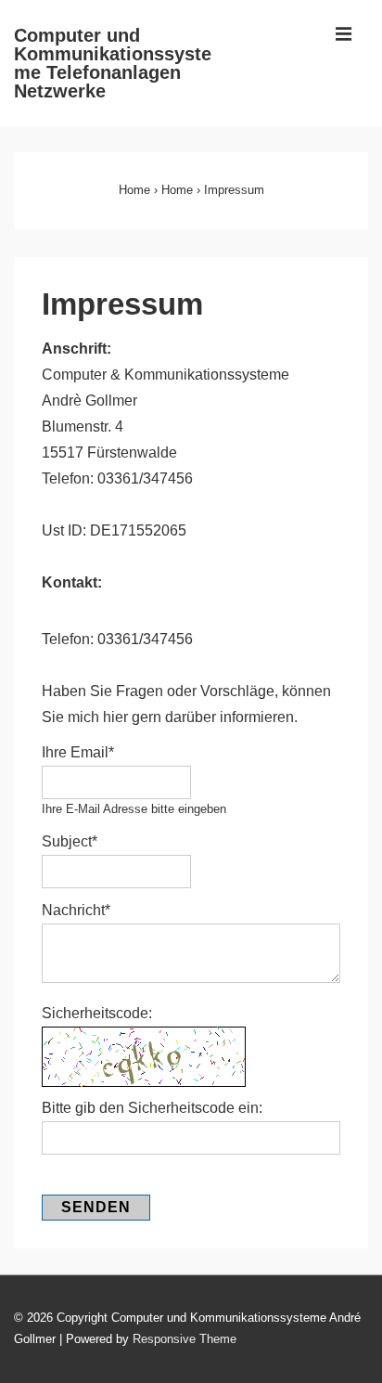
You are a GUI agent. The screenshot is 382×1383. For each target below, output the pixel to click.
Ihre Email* (78, 752)
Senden (96, 1207)
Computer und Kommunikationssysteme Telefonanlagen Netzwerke (112, 63)
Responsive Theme (184, 1339)
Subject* (69, 841)
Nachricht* (76, 910)
